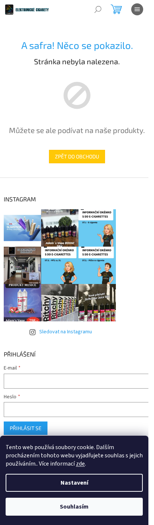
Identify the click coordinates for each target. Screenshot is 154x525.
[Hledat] (97, 9)
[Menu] (137, 9)
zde (80, 464)
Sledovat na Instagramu (65, 332)
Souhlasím (74, 507)
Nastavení (74, 483)
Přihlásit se (25, 428)
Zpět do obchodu (77, 156)
